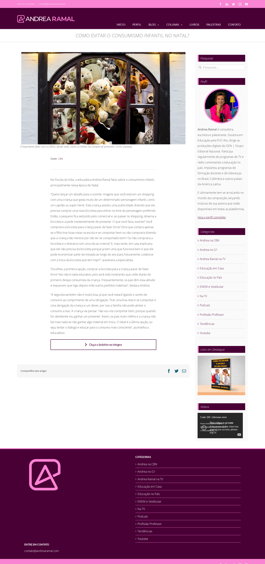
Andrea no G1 (209, 250)
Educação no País (211, 277)
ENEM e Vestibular (212, 287)
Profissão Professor (212, 315)
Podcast (205, 305)
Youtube (205, 333)
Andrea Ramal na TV (212, 259)
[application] (220, 425)
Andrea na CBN (209, 240)
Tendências (207, 324)
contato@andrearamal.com (52, 3)
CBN (60, 158)
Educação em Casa (212, 268)
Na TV (203, 296)
